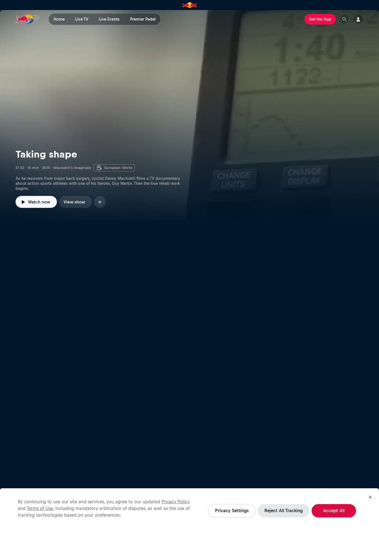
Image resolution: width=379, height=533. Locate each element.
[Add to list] (100, 202)
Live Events (109, 19)
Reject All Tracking (283, 510)
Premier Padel (143, 19)
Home (59, 19)
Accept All (334, 510)
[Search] (344, 19)
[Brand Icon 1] (189, 5)
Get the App (320, 19)
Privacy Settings (232, 510)
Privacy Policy (175, 501)
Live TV (81, 19)
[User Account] (358, 19)
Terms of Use (40, 508)
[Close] (370, 497)
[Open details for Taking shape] (189, 116)
